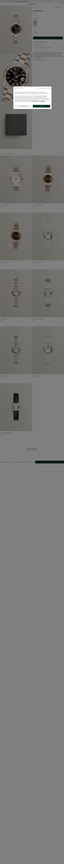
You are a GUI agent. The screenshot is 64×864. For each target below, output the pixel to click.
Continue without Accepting (45, 87)
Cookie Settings (23, 106)
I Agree (41, 106)
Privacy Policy (35, 101)
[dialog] (32, 97)
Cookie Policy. (42, 101)
